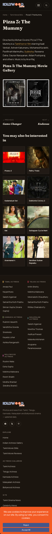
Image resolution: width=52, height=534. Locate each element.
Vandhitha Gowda (11, 327)
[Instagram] (18, 423)
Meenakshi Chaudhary (38, 297)
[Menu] (38, 5)
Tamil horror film (23, 43)
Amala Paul (7, 286)
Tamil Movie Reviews (12, 453)
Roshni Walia (8, 361)
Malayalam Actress (11, 482)
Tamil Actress (9, 466)
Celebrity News (10, 505)
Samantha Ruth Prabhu (13, 302)
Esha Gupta (8, 366)
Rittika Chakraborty (36, 307)
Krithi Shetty (33, 286)
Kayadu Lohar (9, 337)
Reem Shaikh (8, 376)
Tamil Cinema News (12, 500)
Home (5, 15)
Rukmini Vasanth (10, 322)
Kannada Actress (10, 477)
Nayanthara (8, 291)
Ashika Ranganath (11, 342)
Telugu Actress (10, 471)
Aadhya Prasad (34, 334)
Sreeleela (7, 332)
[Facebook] (5, 423)
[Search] (46, 5)
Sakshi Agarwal (9, 297)
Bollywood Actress (11, 487)
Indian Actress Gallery (13, 443)
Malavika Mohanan (36, 339)
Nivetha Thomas (35, 329)
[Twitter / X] (11, 423)
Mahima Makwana (36, 291)
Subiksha (29, 51)
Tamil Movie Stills (16, 15)
